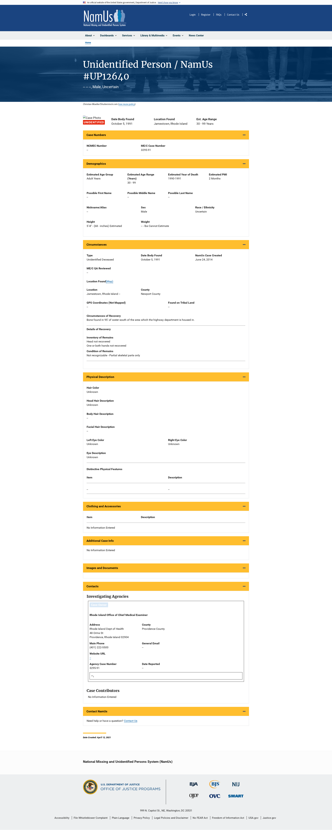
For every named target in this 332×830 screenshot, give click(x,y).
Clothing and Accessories (103, 506)
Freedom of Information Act (228, 817)
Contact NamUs (96, 711)
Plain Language (120, 817)
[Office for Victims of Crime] (214, 796)
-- (87, 489)
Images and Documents (102, 568)
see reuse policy (127, 104)
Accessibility (61, 817)
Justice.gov (269, 817)
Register (205, 14)
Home (88, 42)
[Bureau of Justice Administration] (194, 782)
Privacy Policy (142, 817)
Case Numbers (96, 135)
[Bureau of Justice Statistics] (214, 786)
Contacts (92, 586)
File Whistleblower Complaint (91, 817)
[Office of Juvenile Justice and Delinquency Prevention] (193, 796)
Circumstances (96, 244)
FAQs (219, 14)
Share (247, 15)
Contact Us (233, 14)
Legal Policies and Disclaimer (171, 817)
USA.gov (253, 817)
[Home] (104, 18)
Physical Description (100, 377)
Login (193, 14)
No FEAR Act (200, 817)
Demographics (96, 163)
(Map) (109, 281)
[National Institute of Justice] (235, 782)
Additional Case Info (100, 540)
